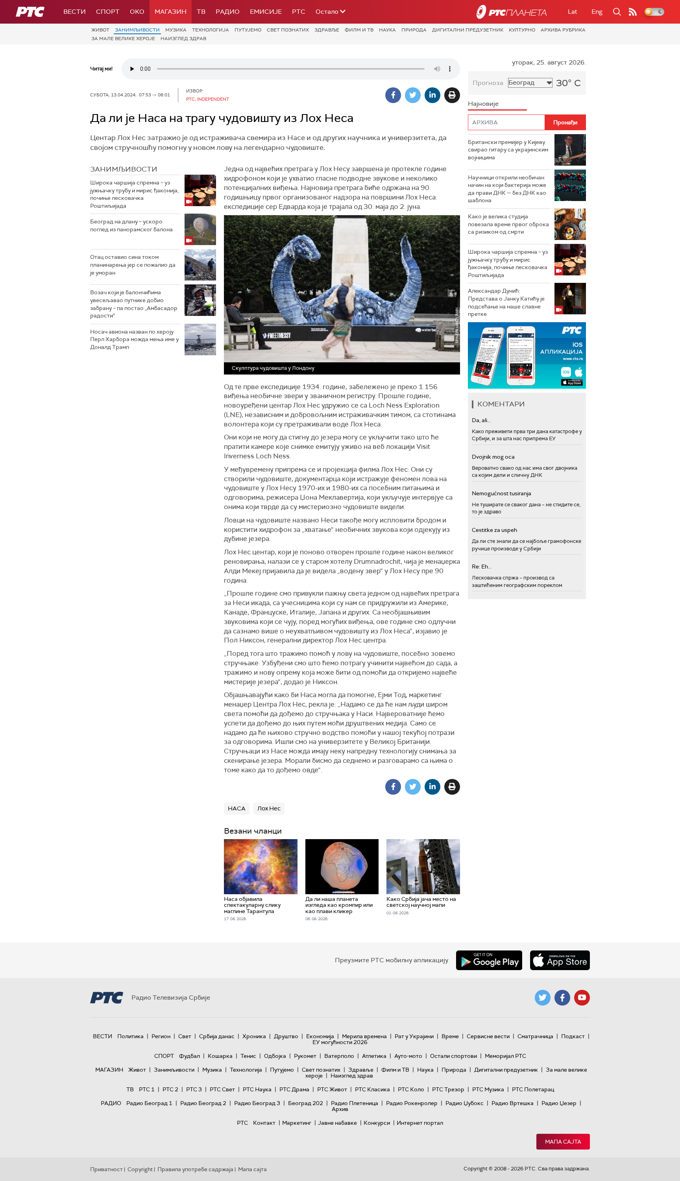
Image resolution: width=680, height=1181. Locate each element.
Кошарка (220, 1055)
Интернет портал (420, 1122)
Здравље (326, 30)
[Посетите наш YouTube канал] (582, 998)
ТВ (201, 11)
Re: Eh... (482, 566)
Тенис (248, 1055)
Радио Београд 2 (203, 1103)
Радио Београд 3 (257, 1103)
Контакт (264, 1122)
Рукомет (305, 1055)
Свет (184, 1036)
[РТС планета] (511, 12)
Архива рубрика (563, 30)
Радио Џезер (559, 1103)
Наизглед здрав (183, 38)
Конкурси (377, 1122)
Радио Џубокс (464, 1103)
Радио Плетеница (354, 1103)
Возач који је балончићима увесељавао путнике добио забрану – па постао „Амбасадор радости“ (133, 304)
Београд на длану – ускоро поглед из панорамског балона (131, 225)
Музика (176, 30)
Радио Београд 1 (149, 1103)
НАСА (237, 808)
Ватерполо (339, 1055)
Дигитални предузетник (467, 30)
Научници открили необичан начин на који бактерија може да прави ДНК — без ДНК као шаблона (507, 189)
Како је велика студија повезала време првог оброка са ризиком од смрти (508, 224)
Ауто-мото (408, 1055)
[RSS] (633, 12)
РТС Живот (332, 1089)
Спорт (108, 11)
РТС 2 (170, 1089)
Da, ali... (481, 420)
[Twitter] (413, 95)
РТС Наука (257, 1089)
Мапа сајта (563, 1141)
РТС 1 (147, 1089)
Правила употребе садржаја (195, 1169)
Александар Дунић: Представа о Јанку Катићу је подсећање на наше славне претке (506, 302)
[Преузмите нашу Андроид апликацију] (489, 960)
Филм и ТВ (359, 30)
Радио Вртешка (513, 1103)
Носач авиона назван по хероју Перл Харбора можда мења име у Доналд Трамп (134, 339)
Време (450, 1036)
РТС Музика (488, 1089)
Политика (130, 1036)
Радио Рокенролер (412, 1103)
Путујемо (248, 30)
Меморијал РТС (505, 1055)
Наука (387, 30)
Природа (414, 30)
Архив (340, 1109)
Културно (522, 30)
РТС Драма (294, 1089)
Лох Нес (269, 808)
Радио (228, 11)
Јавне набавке (337, 1122)
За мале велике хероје (123, 38)
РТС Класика (372, 1089)
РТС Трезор (448, 1089)
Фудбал (189, 1055)
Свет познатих (288, 30)
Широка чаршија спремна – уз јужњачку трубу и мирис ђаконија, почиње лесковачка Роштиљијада (134, 194)
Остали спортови (453, 1055)
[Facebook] (393, 95)
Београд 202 (305, 1103)
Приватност (106, 1169)
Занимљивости (137, 30)
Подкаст (573, 1036)
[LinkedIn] (432, 95)
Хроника (254, 1036)
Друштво (286, 1036)
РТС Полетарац (533, 1089)
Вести (74, 11)
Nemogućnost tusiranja (501, 493)
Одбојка (275, 1055)
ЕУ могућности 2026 (340, 1042)
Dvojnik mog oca (493, 456)
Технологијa (210, 30)
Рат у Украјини (414, 1036)
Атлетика (374, 1055)
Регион (161, 1036)
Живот (100, 30)
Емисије (266, 11)
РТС (298, 11)
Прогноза (488, 83)
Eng (596, 11)
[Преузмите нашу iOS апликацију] (560, 960)
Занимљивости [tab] (123, 169)
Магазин (171, 11)
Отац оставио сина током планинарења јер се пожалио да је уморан (133, 264)
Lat (572, 11)
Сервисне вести (488, 1036)
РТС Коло (411, 1089)
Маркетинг (296, 1122)
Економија (320, 1036)
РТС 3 (194, 1089)
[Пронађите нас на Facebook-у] (562, 998)
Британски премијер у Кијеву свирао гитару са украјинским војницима (508, 149)
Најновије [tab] (483, 104)
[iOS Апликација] (527, 355)
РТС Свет (222, 1089)
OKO (137, 11)
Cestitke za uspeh (494, 529)
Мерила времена (364, 1036)
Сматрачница (535, 1036)
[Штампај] (452, 95)
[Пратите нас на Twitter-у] (543, 998)
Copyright (140, 1169)
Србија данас (217, 1036)
